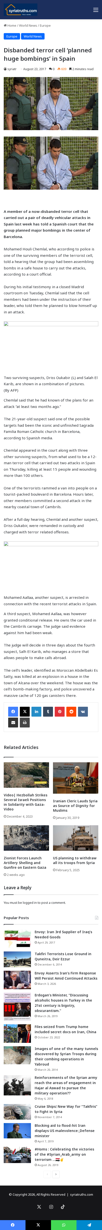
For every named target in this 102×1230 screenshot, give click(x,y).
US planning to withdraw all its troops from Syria (75, 860)
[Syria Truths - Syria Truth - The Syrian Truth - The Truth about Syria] (20, 9)
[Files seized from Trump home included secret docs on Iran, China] (17, 1033)
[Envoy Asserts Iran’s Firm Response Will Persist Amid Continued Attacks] (17, 980)
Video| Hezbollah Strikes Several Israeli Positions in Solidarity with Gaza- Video (25, 802)
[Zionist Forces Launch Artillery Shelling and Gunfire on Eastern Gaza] (26, 838)
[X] (25, 712)
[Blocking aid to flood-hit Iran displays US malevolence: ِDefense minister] (17, 1130)
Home (11, 25)
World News (28, 25)
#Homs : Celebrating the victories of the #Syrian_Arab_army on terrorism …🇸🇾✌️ (64, 1154)
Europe (45, 25)
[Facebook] (13, 712)
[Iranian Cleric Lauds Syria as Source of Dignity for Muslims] (75, 778)
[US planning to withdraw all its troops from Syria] (75, 838)
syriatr (12, 69)
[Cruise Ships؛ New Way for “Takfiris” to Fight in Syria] (17, 1112)
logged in (30, 902)
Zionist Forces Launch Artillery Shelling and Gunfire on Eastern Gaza (25, 863)
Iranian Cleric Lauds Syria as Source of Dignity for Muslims (75, 806)
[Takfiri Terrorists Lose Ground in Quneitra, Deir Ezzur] (17, 959)
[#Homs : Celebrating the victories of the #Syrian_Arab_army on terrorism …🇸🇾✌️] (17, 1155)
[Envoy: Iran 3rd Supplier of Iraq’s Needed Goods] (17, 938)
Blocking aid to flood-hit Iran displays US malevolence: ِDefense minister (65, 1130)
